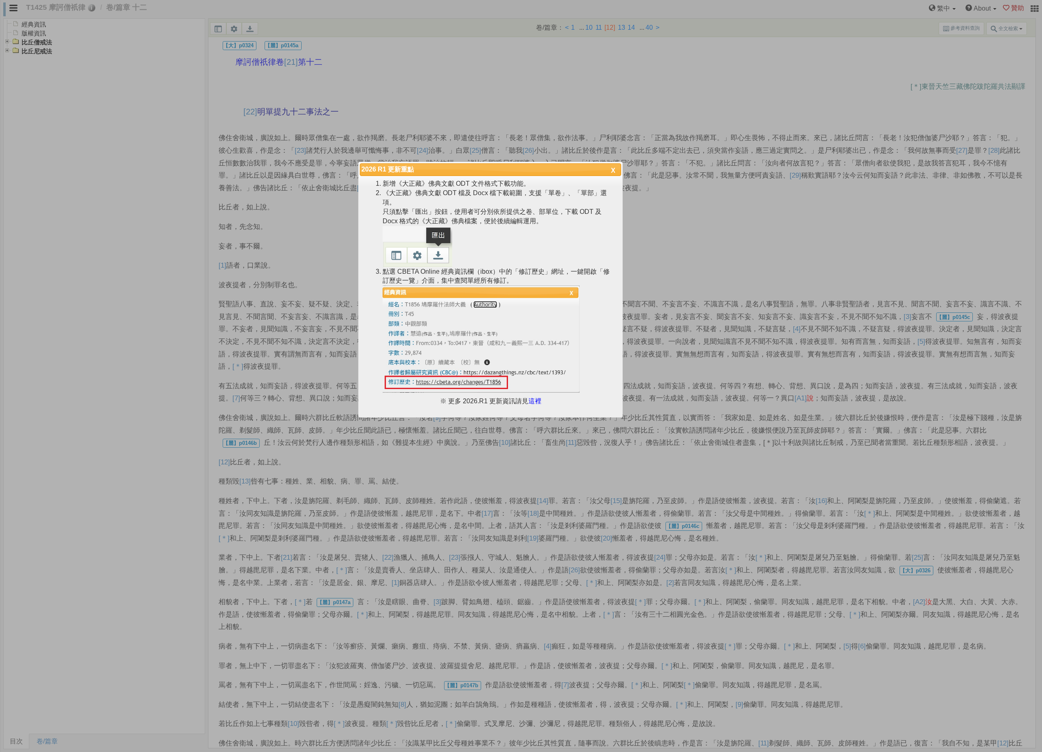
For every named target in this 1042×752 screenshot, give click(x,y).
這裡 (534, 401)
